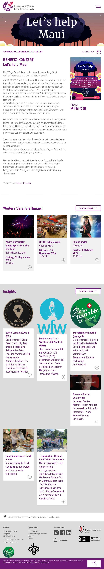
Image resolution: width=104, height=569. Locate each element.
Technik (31, 536)
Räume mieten (33, 531)
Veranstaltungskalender (37, 534)
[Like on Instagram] (56, 533)
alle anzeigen (87, 208)
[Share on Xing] (81, 108)
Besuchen (12, 517)
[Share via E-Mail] (84, 108)
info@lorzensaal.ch (10, 542)
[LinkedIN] (68, 535)
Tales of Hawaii (23, 183)
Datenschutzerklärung (41, 562)
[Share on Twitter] (71, 108)
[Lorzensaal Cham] (18, 6)
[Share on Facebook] (75, 108)
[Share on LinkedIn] (77, 108)
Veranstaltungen (24, 517)
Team (30, 539)
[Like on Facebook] (62, 533)
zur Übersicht (87, 51)
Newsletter (63, 541)
